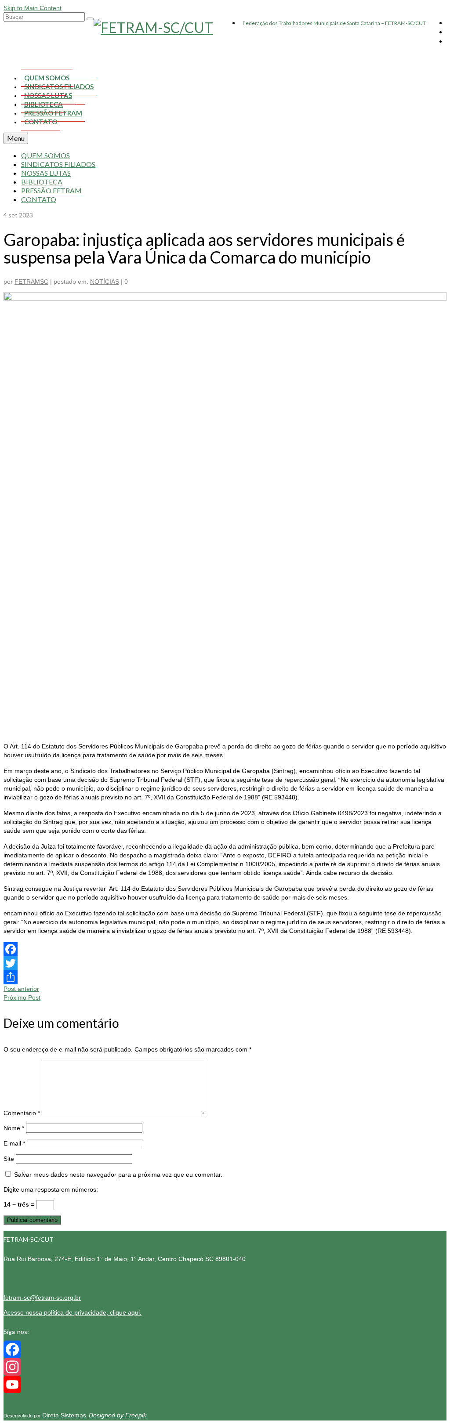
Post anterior (21, 988)
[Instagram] (225, 1367)
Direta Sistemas (64, 1415)
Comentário (22, 1113)
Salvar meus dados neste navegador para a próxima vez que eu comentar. (118, 1174)
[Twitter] (225, 963)
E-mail (14, 1143)
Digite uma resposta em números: (51, 1189)
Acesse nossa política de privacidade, (73, 1312)
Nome (14, 1127)
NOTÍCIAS (104, 281)
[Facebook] (225, 949)
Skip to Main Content (33, 7)
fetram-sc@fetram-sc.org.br (42, 1297)
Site (9, 1158)
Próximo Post (22, 997)
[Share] (225, 977)
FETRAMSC (31, 281)
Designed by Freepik (117, 1415)
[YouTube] (225, 1384)
